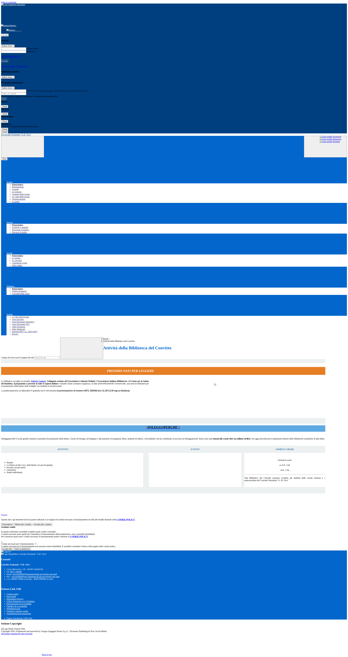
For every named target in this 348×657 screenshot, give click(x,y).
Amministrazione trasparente (19, 613)
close (4, 159)
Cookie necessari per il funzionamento (17, 544)
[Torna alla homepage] (174, 134)
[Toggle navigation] (22, 146)
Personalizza (7, 524)
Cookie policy (13, 594)
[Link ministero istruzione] (13, 5)
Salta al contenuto (8, 2)
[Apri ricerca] (325, 146)
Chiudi (4, 106)
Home (105, 339)
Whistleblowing (13, 609)
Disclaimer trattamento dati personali (16, 634)
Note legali (11, 596)
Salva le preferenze (22, 549)
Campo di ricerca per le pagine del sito (17, 357)
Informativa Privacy (15, 599)
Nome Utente (32, 49)
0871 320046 (16, 572)
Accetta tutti (42, 524)
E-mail (29, 91)
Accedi (5, 35)
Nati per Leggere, (38, 381)
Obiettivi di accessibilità (17, 606)
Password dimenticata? (11, 56)
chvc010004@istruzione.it (35, 574)
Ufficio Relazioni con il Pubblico (21, 601)
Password (31, 51)
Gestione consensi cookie (17, 611)
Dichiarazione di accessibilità (19, 604)
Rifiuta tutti (23, 524)
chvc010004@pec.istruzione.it (35, 576)
